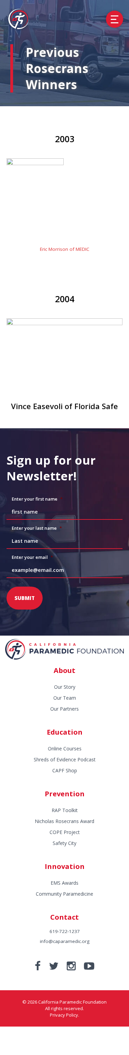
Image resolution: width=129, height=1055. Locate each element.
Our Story (64, 687)
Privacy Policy (64, 1015)
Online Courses (65, 748)
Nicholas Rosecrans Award (64, 821)
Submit (24, 597)
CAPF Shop (64, 770)
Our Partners (64, 709)
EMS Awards (64, 883)
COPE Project (65, 832)
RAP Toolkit (65, 810)
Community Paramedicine (64, 894)
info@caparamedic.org (64, 941)
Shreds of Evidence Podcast (65, 759)
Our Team (64, 698)
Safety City (64, 843)
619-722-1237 (65, 931)
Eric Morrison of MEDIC (64, 249)
